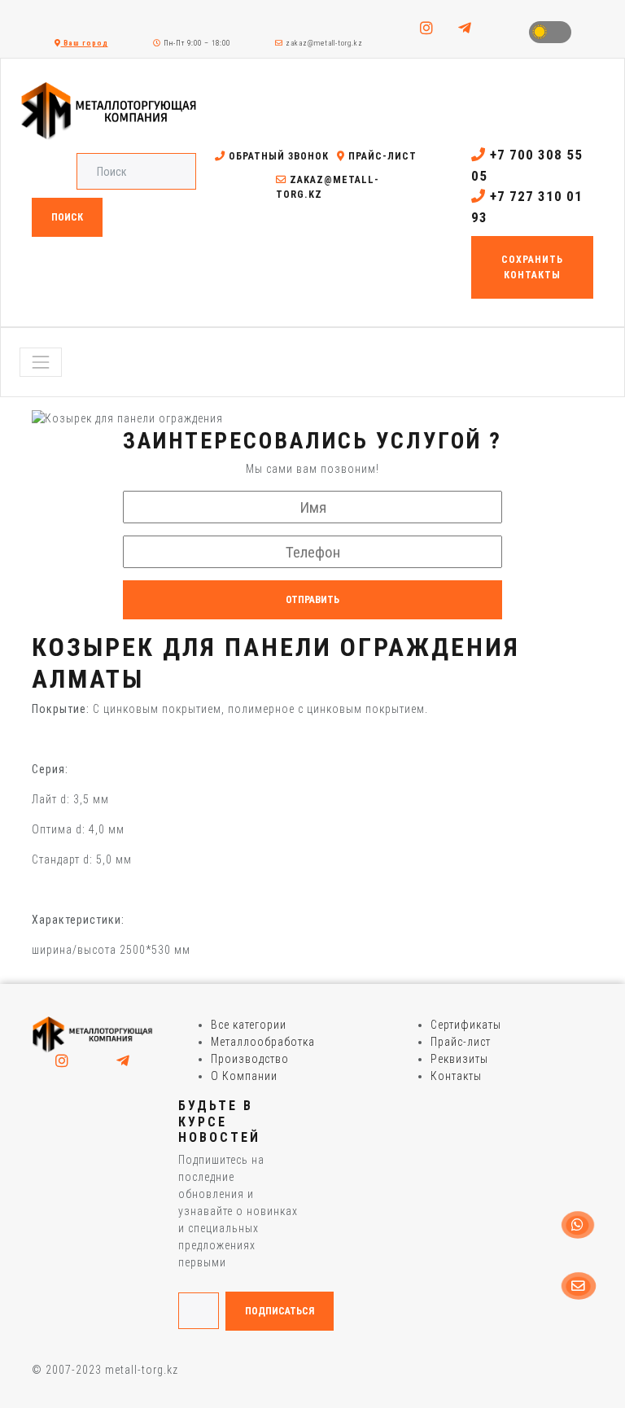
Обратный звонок (277, 156)
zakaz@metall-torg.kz (323, 43)
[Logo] (93, 1033)
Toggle (550, 32)
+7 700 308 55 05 (527, 165)
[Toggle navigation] (41, 362)
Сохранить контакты (532, 267)
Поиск (67, 217)
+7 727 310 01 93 (527, 206)
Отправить (312, 600)
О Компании (244, 1075)
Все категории (248, 1024)
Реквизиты (459, 1058)
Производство (250, 1058)
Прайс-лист (381, 156)
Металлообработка (263, 1041)
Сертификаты (466, 1024)
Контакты (456, 1075)
